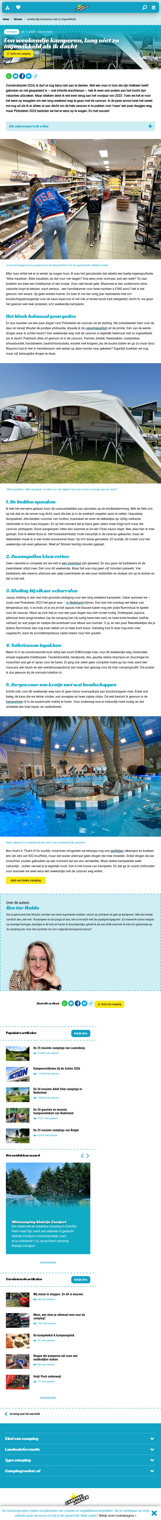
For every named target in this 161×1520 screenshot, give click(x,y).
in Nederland (75, 602)
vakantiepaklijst (96, 328)
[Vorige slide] (87, 1155)
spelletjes (116, 851)
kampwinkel (14, 702)
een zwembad (71, 563)
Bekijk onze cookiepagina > (117, 1515)
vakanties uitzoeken (19, 95)
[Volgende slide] (82, 1155)
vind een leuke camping (26, 880)
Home (6, 19)
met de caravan (95, 101)
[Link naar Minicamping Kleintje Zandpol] (48, 1208)
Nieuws (18, 19)
